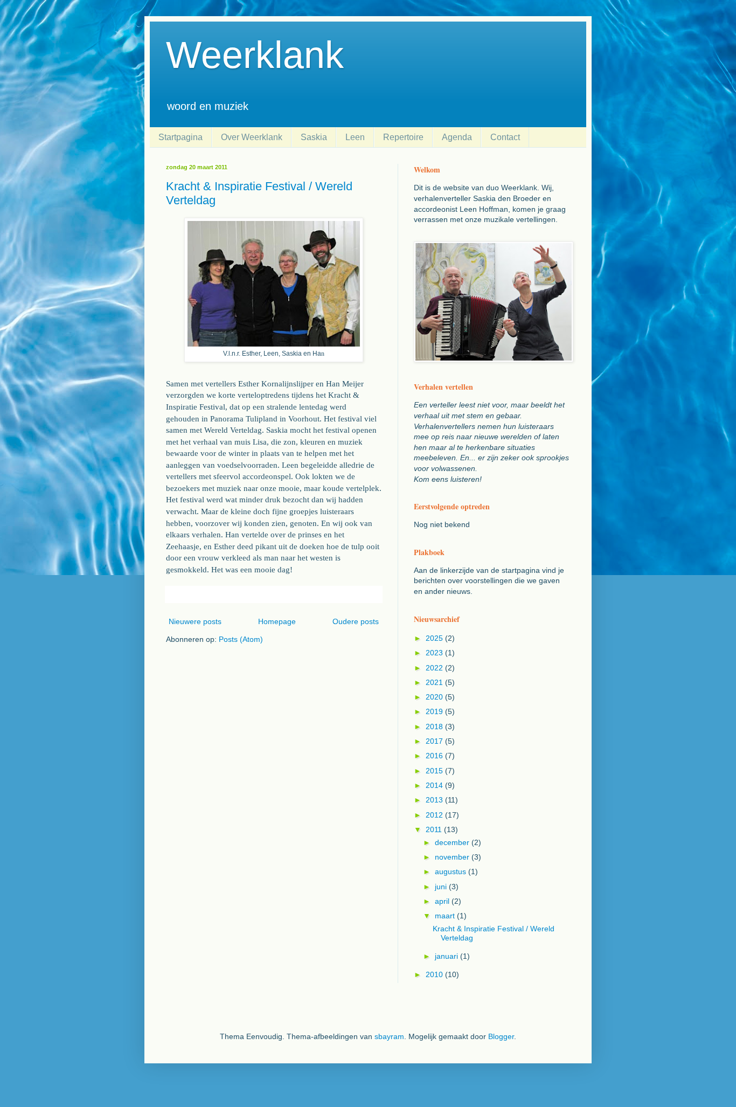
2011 (435, 829)
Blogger (501, 1036)
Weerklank (255, 55)
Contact (505, 137)
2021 (435, 682)
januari (447, 956)
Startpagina (180, 137)
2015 (435, 770)
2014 (435, 785)
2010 (435, 974)
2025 (435, 638)
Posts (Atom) (241, 639)
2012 (435, 815)
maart (446, 915)
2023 (435, 652)
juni (442, 886)
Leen (355, 137)
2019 (435, 711)
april (443, 901)
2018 (435, 726)
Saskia (314, 137)
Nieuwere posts (195, 621)
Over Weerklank (251, 137)
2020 (435, 697)
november (453, 857)
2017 (435, 741)
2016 (435, 755)
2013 (435, 799)
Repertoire (403, 137)
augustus (451, 871)
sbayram (389, 1036)
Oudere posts (355, 621)
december (453, 842)
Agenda (457, 137)
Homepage (277, 621)
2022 (435, 667)
